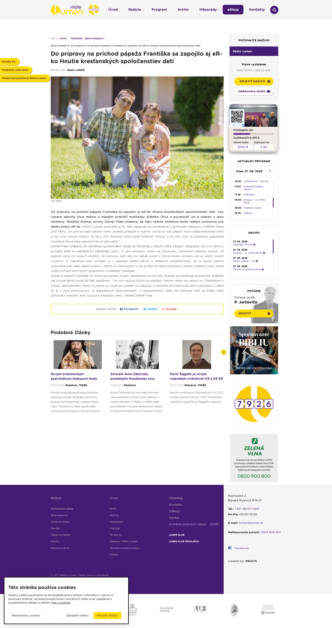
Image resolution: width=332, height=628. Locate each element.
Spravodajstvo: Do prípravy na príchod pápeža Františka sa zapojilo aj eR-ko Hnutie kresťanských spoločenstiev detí (125, 45)
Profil (113, 508)
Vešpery (248, 213)
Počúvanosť (116, 521)
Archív (183, 9)
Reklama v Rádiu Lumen (123, 541)
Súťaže (114, 554)
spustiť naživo (252, 81)
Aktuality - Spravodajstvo (87, 38)
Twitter (152, 309)
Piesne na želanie (60, 534)
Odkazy (174, 511)
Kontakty (175, 504)
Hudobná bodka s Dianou (254, 188)
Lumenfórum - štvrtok (256, 181)
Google (171, 309)
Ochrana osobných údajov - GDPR (194, 524)
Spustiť (244, 313)
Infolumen (249, 194)
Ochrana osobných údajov (125, 548)
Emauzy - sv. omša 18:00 (254, 201)
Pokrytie (115, 528)
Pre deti (55, 528)
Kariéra (174, 517)
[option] (77, 378)
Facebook (131, 309)
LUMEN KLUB (176, 534)
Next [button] (223, 352)
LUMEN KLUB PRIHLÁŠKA (184, 541)
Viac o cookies (60, 602)
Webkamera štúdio (252, 91)
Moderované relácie (62, 508)
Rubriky (55, 541)
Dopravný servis (60, 548)
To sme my (116, 534)
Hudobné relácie (60, 521)
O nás (114, 498)
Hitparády (176, 498)
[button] (254, 51)
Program (159, 9)
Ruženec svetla (252, 207)
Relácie (56, 498)
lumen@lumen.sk (251, 523)
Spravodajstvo (59, 515)
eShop (233, 9)
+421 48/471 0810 (247, 509)
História (114, 515)
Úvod (63, 38)
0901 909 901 (271, 532)
